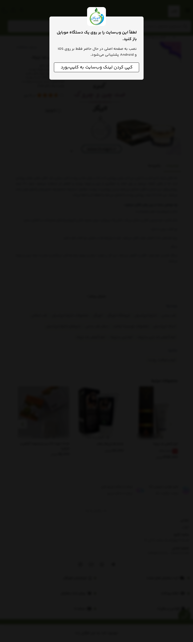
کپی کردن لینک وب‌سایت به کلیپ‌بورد (97, 67)
